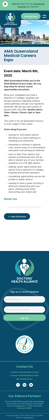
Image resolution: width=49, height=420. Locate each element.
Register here (10, 198)
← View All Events (17, 217)
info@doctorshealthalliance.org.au (24, 372)
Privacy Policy (28, 417)
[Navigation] (44, 16)
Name (24, 305)
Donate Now (30, 17)
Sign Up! (24, 318)
